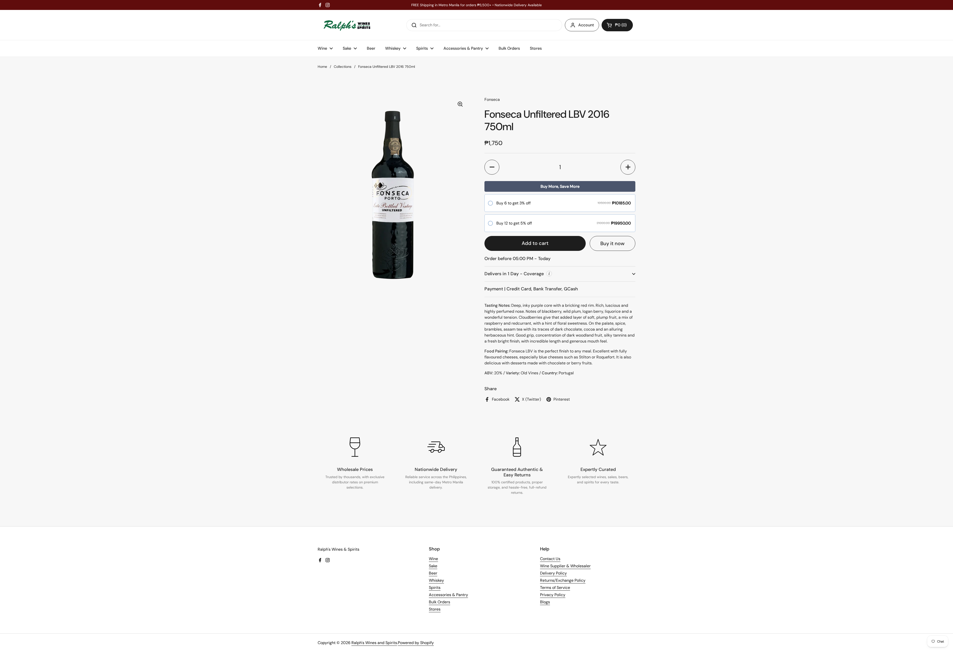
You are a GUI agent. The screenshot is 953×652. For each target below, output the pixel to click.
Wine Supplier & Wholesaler (565, 566)
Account (586, 25)
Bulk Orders (439, 602)
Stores (435, 609)
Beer (433, 573)
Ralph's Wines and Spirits (374, 642)
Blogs (545, 602)
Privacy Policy (552, 594)
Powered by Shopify (416, 642)
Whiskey (436, 580)
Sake (433, 566)
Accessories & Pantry (448, 594)
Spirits (435, 587)
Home (322, 66)
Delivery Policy (553, 573)
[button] (617, 25)
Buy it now (612, 243)
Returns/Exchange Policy (562, 580)
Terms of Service (555, 587)
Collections (342, 66)
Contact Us (550, 558)
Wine (433, 558)
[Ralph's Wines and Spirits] (347, 25)
